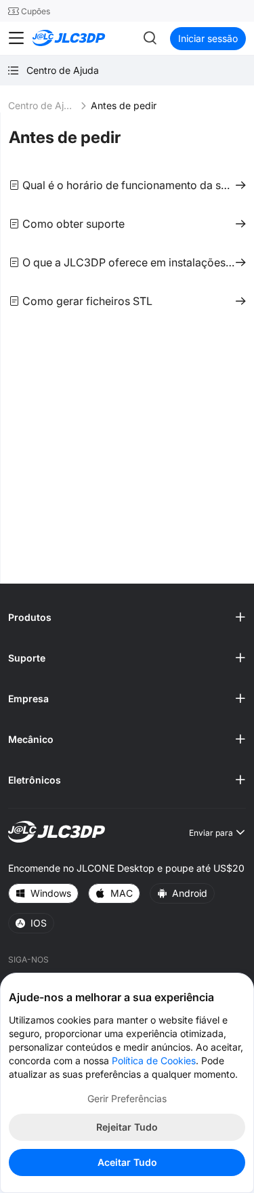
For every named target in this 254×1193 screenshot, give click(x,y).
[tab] (127, 617)
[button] (127, 617)
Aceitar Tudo (127, 1162)
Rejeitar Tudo (127, 1127)
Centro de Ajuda (42, 105)
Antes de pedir (65, 137)
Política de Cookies (154, 1060)
